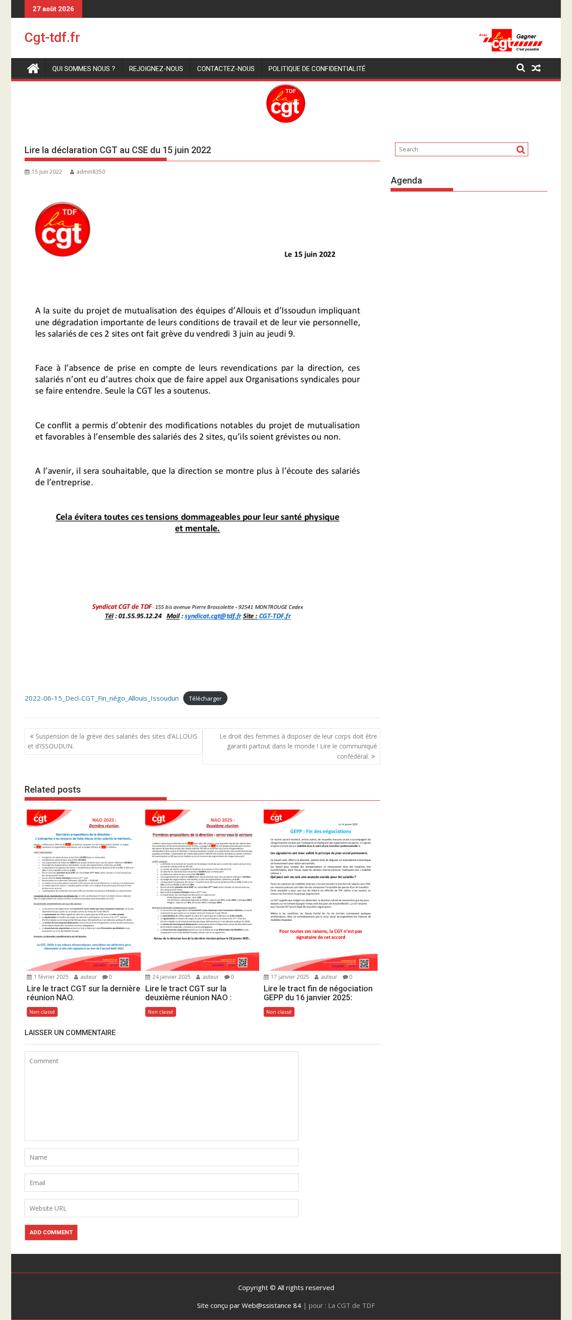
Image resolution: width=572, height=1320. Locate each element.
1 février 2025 (51, 977)
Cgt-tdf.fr (52, 37)
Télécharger (205, 698)
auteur (88, 977)
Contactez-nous (226, 69)
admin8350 (90, 171)
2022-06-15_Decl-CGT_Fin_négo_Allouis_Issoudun (102, 697)
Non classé (42, 1011)
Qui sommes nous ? (83, 69)
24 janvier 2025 (171, 977)
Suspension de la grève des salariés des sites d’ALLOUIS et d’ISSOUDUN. (113, 741)
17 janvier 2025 (289, 977)
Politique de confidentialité (317, 69)
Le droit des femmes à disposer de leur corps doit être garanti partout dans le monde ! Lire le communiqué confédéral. (298, 746)
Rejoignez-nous (156, 69)
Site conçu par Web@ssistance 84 (249, 1305)
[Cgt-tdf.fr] (33, 67)
